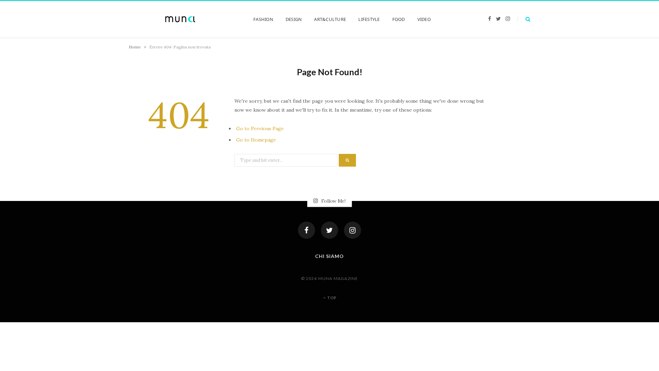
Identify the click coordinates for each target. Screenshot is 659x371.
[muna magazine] (180, 19)
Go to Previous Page (260, 128)
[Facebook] (306, 230)
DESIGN (294, 19)
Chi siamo (329, 256)
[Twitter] (329, 230)
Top (331, 297)
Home (135, 46)
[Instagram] (352, 230)
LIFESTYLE (369, 19)
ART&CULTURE (330, 19)
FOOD (398, 19)
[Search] (524, 19)
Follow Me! (333, 201)
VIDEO (424, 19)
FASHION (263, 19)
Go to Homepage (256, 140)
